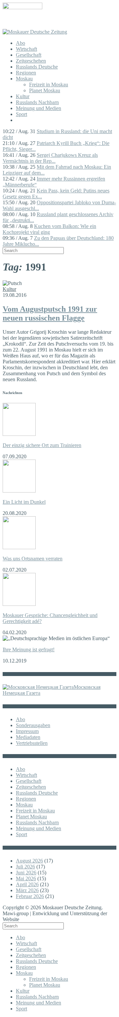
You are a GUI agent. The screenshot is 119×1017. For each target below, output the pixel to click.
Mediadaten (28, 737)
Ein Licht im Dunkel (24, 502)
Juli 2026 (25, 866)
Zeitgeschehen (31, 61)
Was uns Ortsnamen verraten (32, 558)
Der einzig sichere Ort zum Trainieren (42, 445)
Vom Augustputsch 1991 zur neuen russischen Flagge (50, 313)
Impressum (27, 731)
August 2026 (29, 860)
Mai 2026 (26, 878)
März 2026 (27, 890)
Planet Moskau (44, 90)
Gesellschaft (28, 55)
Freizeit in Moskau (48, 84)
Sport (21, 114)
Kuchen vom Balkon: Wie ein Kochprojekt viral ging (49, 229)
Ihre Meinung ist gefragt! (29, 649)
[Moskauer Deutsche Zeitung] (35, 32)
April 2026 (27, 884)
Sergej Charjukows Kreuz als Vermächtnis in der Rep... (50, 158)
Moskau (24, 78)
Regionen (26, 72)
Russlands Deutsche (37, 67)
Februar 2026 (30, 896)
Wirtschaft (26, 49)
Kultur (22, 96)
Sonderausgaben (33, 725)
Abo (20, 43)
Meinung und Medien (38, 108)
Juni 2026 (26, 872)
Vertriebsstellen (32, 743)
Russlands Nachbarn (37, 102)
